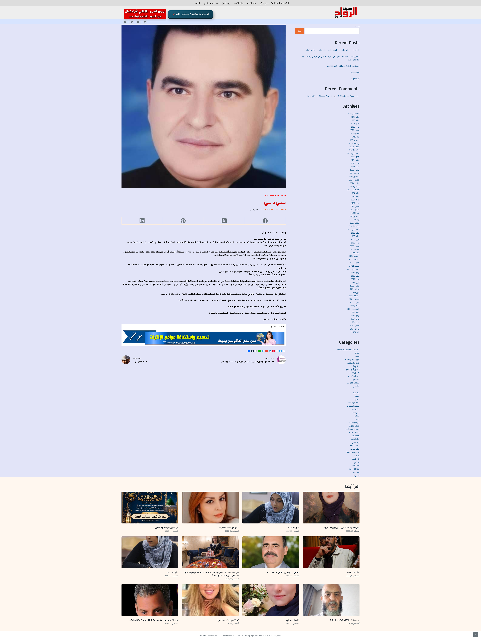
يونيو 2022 (355, 276)
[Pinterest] (183, 221)
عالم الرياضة (354, 445)
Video (357, 356)
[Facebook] (145, 21)
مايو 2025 (355, 163)
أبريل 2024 (355, 203)
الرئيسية (285, 3)
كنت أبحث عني (292, 620)
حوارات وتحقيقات (352, 429)
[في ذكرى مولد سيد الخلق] (150, 508)
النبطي (356, 416)
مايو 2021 (355, 319)
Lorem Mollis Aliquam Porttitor (320, 96)
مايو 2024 (355, 200)
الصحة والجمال (353, 402)
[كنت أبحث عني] (270, 600)
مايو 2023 (355, 239)
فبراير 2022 (354, 289)
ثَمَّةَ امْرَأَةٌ (355, 79)
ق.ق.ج (356, 455)
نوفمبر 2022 (354, 259)
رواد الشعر (239, 3)
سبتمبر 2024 (354, 186)
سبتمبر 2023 (354, 226)
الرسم (357, 396)
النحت (357, 419)
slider (357, 353)
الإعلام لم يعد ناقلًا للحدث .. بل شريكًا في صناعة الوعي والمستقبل (332, 50)
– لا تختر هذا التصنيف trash (348, 349)
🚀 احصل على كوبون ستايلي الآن (191, 14)
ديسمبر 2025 (354, 140)
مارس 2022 (354, 286)
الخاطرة (356, 393)
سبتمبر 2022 (354, 266)
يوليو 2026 (355, 117)
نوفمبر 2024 (354, 180)
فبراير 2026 (354, 133)
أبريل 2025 (355, 166)
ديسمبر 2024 (354, 176)
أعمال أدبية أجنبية (352, 369)
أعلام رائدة (355, 366)
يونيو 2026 (355, 120)
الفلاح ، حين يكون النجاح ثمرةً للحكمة (282, 572)
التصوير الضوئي (353, 383)
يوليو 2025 (355, 157)
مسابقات (355, 465)
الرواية (356, 399)
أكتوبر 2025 (354, 147)
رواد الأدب (251, 3)
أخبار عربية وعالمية (352, 359)
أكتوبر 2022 (354, 262)
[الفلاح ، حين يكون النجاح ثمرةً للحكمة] (270, 552)
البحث (357, 26)
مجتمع (207, 3)
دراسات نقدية (354, 432)
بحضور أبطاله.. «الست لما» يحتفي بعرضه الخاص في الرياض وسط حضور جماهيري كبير (330, 57)
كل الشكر (355, 459)
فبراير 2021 (354, 329)
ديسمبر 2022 (354, 256)
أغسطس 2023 (353, 229)
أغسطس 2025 (353, 153)
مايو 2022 (355, 279)
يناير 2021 (355, 332)
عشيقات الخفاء (352, 572)
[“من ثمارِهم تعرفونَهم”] (210, 600)
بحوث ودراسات (353, 422)
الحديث (356, 389)
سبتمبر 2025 (354, 150)
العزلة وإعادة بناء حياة (229, 527)
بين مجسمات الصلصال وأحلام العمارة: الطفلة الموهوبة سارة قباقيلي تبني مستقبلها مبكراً (211, 573)
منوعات (356, 472)
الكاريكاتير (355, 409)
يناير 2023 (355, 253)
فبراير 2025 (354, 173)
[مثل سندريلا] (270, 508)
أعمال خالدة (354, 373)
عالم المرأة (354, 449)
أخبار (267, 3)
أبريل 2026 (355, 127)
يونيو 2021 (355, 315)
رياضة (215, 3)
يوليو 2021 (355, 312)
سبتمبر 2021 (354, 305)
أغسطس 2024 (353, 190)
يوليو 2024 (355, 193)
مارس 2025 (354, 170)
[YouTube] (125, 21)
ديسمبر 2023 (354, 216)
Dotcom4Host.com (207, 635)
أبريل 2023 (355, 243)
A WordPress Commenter (348, 96)
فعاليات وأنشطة (352, 452)
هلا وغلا (356, 475)
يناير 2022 (355, 292)
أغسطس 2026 (353, 113)
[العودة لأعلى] (475, 634)
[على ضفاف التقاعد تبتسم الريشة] (331, 600)
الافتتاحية (275, 3)
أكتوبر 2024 (354, 183)
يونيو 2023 (355, 236)
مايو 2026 (355, 123)
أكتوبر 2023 (354, 223)
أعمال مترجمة (353, 376)
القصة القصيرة (353, 406)
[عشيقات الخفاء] (331, 552)
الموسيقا (355, 412)
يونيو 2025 (355, 160)
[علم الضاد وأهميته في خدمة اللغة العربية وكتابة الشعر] (150, 600)
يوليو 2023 (355, 233)
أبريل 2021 (355, 322)
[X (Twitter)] (138, 21)
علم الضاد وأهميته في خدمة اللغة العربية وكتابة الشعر (153, 620)
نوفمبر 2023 (354, 219)
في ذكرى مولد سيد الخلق (166, 527)
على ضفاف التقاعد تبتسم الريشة (344, 620)
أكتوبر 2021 (354, 302)
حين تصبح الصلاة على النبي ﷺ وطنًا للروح (343, 66)
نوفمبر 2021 (354, 299)
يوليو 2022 (355, 272)
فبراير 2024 (354, 209)
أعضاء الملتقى (353, 363)
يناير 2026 (355, 137)
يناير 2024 (355, 213)
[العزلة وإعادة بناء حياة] (210, 508)
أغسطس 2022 (353, 269)
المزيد (197, 3)
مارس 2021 (354, 325)
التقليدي (356, 386)
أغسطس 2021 (353, 309)
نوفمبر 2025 (354, 143)
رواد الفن (226, 3)
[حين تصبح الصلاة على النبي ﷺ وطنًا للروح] (331, 508)
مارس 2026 (354, 130)
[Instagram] (131, 21)
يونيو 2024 (355, 196)
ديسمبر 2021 (354, 296)
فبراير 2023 (354, 249)
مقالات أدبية (269, 195)
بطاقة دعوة (354, 426)
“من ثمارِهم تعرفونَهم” (228, 620)
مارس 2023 (354, 246)
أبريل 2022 (355, 282)
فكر (262, 3)
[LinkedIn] (142, 221)
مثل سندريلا (354, 72)
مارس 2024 (354, 206)
